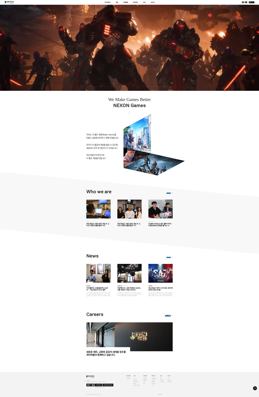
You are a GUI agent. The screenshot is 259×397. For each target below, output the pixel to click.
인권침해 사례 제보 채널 (108, 385)
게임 (117, 2)
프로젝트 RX (119, 285)
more (169, 193)
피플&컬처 (145, 380)
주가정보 (153, 380)
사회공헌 (161, 380)
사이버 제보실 (98, 385)
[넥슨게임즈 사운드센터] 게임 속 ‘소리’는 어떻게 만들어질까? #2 (97, 225)
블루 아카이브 (136, 381)
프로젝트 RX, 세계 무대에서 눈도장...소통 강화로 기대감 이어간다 (129, 289)
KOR (250, 2)
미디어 (153, 2)
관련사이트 (160, 394)
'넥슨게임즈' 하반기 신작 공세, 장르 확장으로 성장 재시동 (160, 289)
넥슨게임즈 (108, 2)
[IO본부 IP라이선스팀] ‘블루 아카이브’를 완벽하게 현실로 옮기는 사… (159, 225)
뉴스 (168, 378)
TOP (255, 388)
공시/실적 (153, 383)
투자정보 (135, 2)
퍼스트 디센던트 (137, 385)
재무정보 (153, 381)
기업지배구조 (154, 378)
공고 (152, 385)
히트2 (135, 383)
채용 (144, 383)
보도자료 (169, 380)
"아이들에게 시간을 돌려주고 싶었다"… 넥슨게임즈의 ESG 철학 (97, 289)
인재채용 (125, 2)
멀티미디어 (170, 381)
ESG (144, 2)
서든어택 (135, 380)
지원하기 (168, 316)
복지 (144, 381)
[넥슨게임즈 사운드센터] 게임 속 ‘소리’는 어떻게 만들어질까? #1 (128, 225)
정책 (161, 378)
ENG (253, 2)
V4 (134, 378)
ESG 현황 (162, 381)
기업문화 (144, 378)
